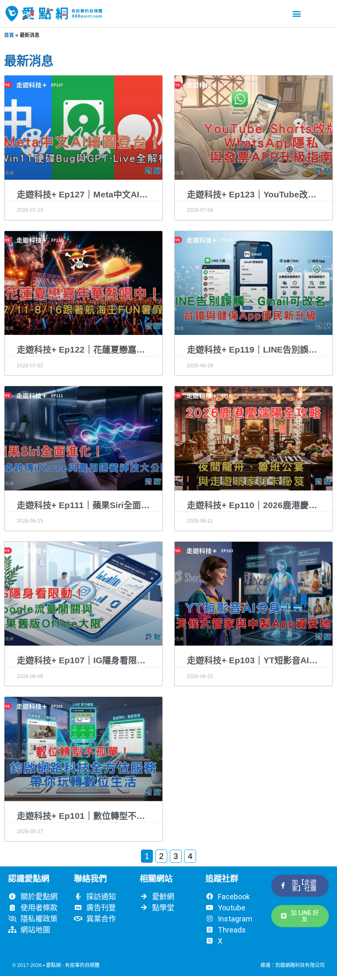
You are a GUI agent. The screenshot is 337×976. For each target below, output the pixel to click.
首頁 (9, 35)
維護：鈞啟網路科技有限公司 (293, 965)
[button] (296, 13)
